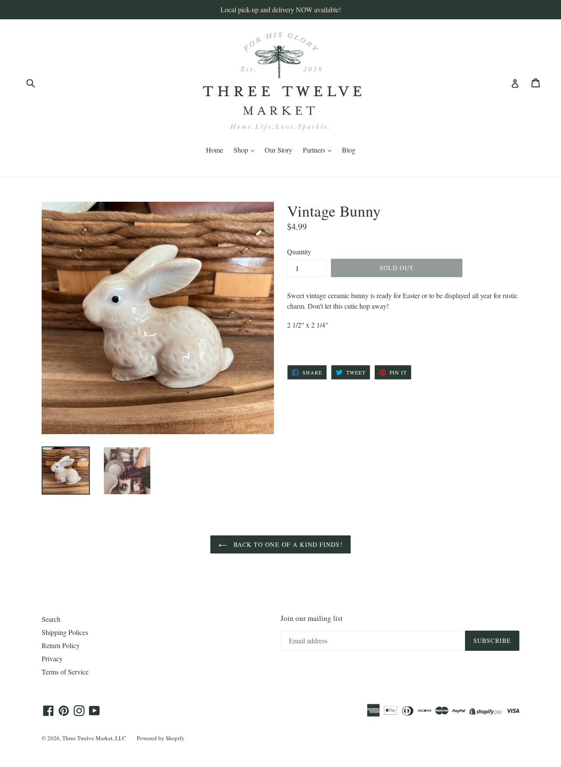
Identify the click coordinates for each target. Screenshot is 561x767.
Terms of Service (65, 671)
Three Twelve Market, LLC (94, 738)
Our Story (278, 149)
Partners (315, 149)
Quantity (299, 251)
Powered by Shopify (161, 738)
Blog (348, 149)
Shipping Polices (65, 632)
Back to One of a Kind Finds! (286, 544)
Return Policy (61, 645)
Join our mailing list (311, 618)
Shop (242, 149)
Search (51, 619)
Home (214, 149)
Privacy (52, 658)
